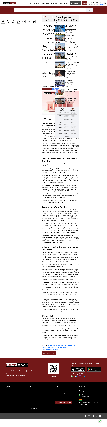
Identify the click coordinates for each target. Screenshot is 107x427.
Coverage (55, 3)
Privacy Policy (58, 396)
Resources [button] (36, 3)
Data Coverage (10, 393)
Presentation (33, 405)
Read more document (49, 353)
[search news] (89, 10)
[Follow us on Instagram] (80, 376)
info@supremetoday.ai (88, 392)
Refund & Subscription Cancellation (64, 393)
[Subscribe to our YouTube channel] (100, 416)
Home (30, 3)
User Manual (33, 399)
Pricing (61, 3)
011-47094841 (86, 396)
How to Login (33, 408)
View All (58, 22)
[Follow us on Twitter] (84, 376)
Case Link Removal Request (63, 402)
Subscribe (8, 396)
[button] (67, 122)
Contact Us (33, 390)
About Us (32, 393)
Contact (66, 3)
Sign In (85, 3)
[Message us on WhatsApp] (96, 416)
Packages (57, 390)
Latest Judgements (46, 3)
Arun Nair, (45, 118)
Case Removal (74, 3)
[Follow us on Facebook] (85, 416)
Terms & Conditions (60, 399)
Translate (101, 4)
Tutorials (32, 396)
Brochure (32, 402)
